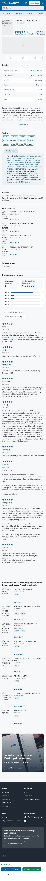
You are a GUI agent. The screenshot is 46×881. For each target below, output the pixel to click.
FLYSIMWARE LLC (19, 695)
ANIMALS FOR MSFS (21, 711)
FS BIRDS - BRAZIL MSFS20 (23, 589)
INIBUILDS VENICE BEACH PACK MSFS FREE (27, 660)
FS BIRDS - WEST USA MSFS (16, 169)
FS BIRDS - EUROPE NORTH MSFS (22, 224)
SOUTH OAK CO (19, 23)
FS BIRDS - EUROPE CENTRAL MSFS (22, 212)
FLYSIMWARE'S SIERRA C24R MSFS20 (27, 693)
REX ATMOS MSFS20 (21, 676)
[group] (23, 45)
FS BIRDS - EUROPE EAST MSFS (21, 235)
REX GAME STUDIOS (20, 678)
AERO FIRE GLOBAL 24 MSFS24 (25, 641)
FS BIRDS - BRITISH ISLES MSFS (30, 156)
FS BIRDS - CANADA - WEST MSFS (23, 159)
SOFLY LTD (17, 713)
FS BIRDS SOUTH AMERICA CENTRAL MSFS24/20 (27, 607)
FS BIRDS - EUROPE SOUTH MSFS (21, 247)
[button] (25, 34)
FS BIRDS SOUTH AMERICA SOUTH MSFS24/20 (26, 625)
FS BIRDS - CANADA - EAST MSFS (22, 158)
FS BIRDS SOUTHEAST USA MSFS (26, 167)
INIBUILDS (17, 663)
